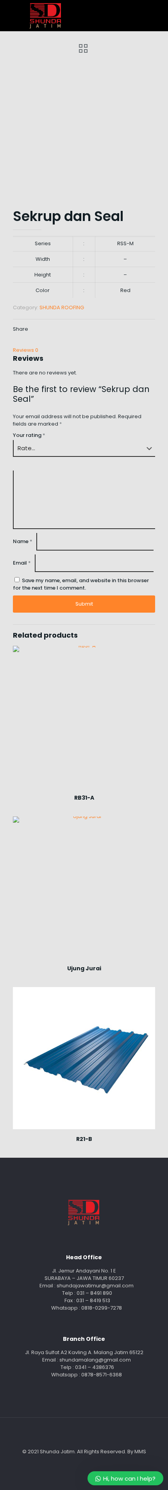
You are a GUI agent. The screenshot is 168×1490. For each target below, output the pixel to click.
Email (22, 563)
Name (22, 541)
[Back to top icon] (84, 1434)
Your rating (29, 435)
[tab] (84, 350)
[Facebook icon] (80, 1462)
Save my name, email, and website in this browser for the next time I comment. (81, 584)
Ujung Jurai (84, 968)
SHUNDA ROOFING (61, 307)
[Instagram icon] (88, 1462)
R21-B (84, 1139)
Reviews (25, 350)
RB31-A (84, 798)
